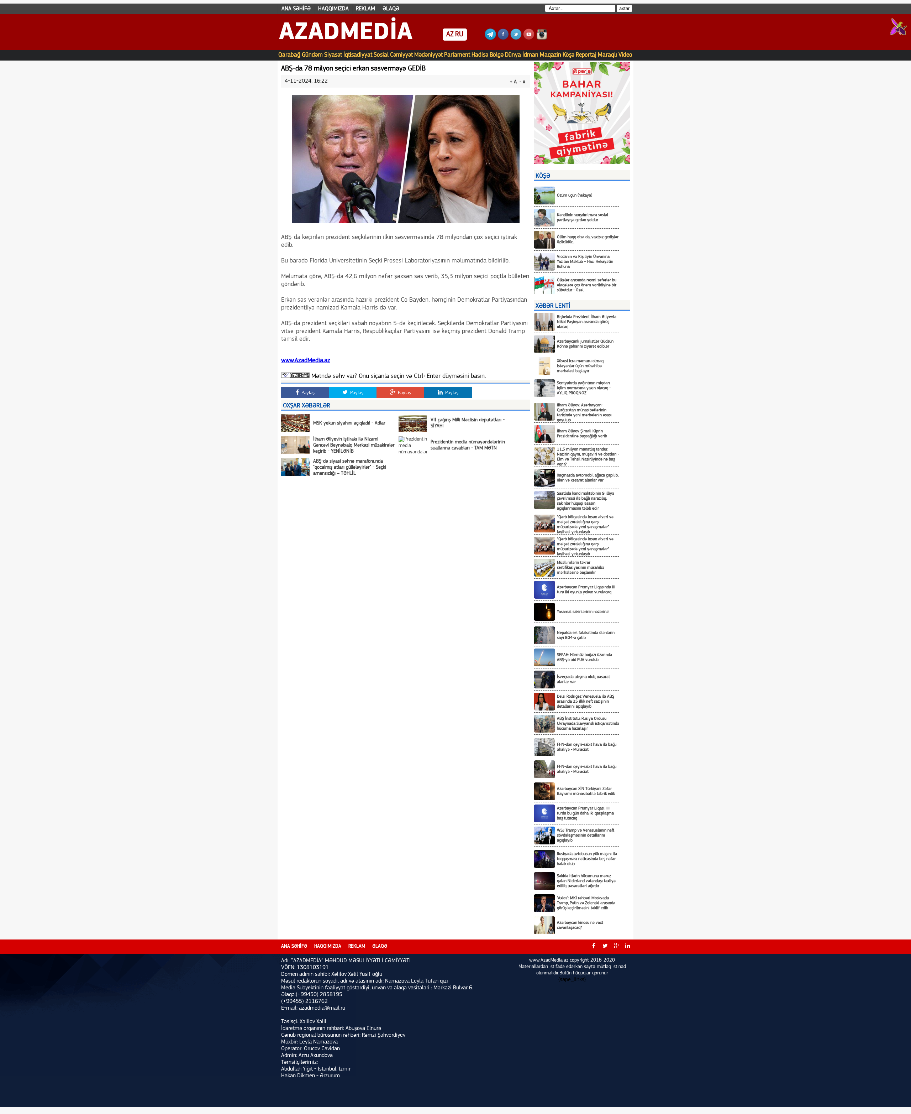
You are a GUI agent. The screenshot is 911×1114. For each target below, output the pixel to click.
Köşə (568, 55)
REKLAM (365, 9)
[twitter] (605, 946)
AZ (450, 34)
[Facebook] (503, 38)
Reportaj (586, 55)
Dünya (513, 55)
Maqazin (550, 55)
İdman (530, 55)
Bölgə (497, 55)
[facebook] (593, 946)
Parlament (457, 55)
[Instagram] (541, 38)
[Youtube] (529, 38)
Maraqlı (607, 55)
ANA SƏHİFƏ (296, 9)
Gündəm (312, 55)
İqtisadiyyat (357, 55)
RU (459, 34)
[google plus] (616, 946)
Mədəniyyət (428, 55)
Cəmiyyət (401, 55)
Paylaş (307, 393)
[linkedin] (627, 946)
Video (625, 55)
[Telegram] (490, 38)
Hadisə (480, 55)
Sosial (381, 55)
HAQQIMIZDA (333, 9)
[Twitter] (516, 38)
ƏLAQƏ (391, 9)
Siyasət (333, 55)
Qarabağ (289, 55)
